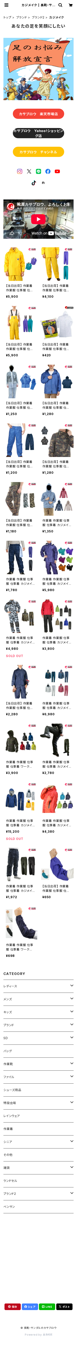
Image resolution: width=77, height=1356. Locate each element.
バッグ (7, 1051)
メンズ (7, 999)
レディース (10, 986)
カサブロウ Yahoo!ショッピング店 (38, 133)
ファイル (8, 1077)
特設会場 (9, 1103)
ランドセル (10, 1180)
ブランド (21, 17)
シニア (7, 1142)
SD (5, 1038)
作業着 (8, 1129)
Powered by (34, 1334)
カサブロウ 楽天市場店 (38, 114)
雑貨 (6, 1168)
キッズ (7, 1012)
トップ (7, 17)
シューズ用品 (12, 1090)
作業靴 (8, 1064)
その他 (7, 1155)
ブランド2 (38, 17)
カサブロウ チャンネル (38, 152)
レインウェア (11, 1116)
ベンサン (9, 1206)
